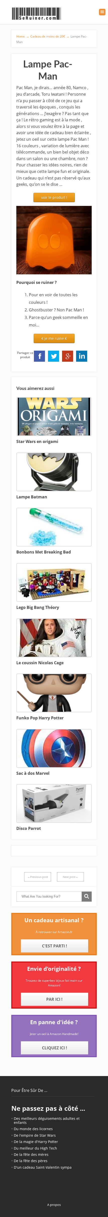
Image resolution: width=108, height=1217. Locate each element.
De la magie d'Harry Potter (36, 1141)
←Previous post (37, 877)
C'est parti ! (54, 946)
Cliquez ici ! (54, 1048)
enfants (20, 1122)
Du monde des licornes (33, 1128)
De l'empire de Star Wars (35, 1135)
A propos (54, 1204)
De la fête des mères (31, 1154)
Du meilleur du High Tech (35, 1148)
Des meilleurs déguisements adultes (44, 1118)
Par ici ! (54, 999)
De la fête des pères (30, 1160)
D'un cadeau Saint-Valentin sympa (43, 1167)
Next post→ (70, 877)
